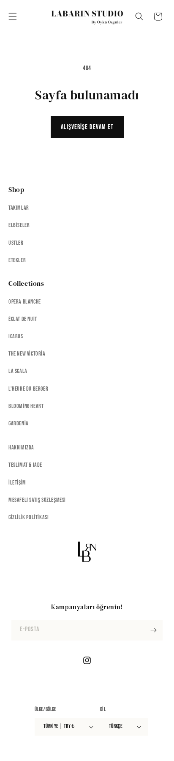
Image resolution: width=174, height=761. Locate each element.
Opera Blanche (24, 301)
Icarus (15, 336)
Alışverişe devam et (87, 127)
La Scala (17, 371)
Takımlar (18, 207)
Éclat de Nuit (22, 319)
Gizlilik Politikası (28, 517)
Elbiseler (19, 225)
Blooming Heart (26, 406)
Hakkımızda (21, 447)
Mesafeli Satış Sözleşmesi (37, 500)
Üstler (16, 242)
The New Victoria (27, 353)
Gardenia (18, 423)
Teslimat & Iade (25, 464)
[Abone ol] (153, 630)
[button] (12, 16)
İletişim (17, 482)
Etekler (17, 260)
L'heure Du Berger (28, 388)
